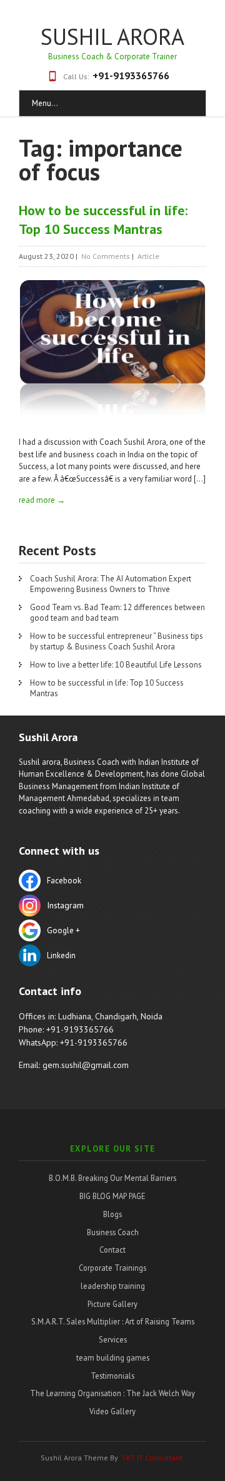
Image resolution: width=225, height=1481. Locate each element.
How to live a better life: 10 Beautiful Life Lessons (116, 664)
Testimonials (112, 1376)
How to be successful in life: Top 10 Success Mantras (107, 688)
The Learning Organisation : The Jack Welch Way (112, 1393)
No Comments (105, 256)
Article (148, 256)
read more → (42, 500)
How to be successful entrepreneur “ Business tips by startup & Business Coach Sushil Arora (116, 641)
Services (113, 1339)
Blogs (112, 1214)
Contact (112, 1250)
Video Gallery (112, 1411)
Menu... (45, 103)
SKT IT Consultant (152, 1457)
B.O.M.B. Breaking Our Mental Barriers (112, 1178)
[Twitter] (112, 907)
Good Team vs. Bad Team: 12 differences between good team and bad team (117, 612)
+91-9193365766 (130, 75)
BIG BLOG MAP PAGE (112, 1196)
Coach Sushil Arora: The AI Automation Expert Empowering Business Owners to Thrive (110, 584)
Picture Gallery (113, 1304)
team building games (112, 1357)
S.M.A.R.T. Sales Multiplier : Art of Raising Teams (112, 1321)
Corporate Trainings (112, 1268)
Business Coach (113, 1232)
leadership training (113, 1286)
